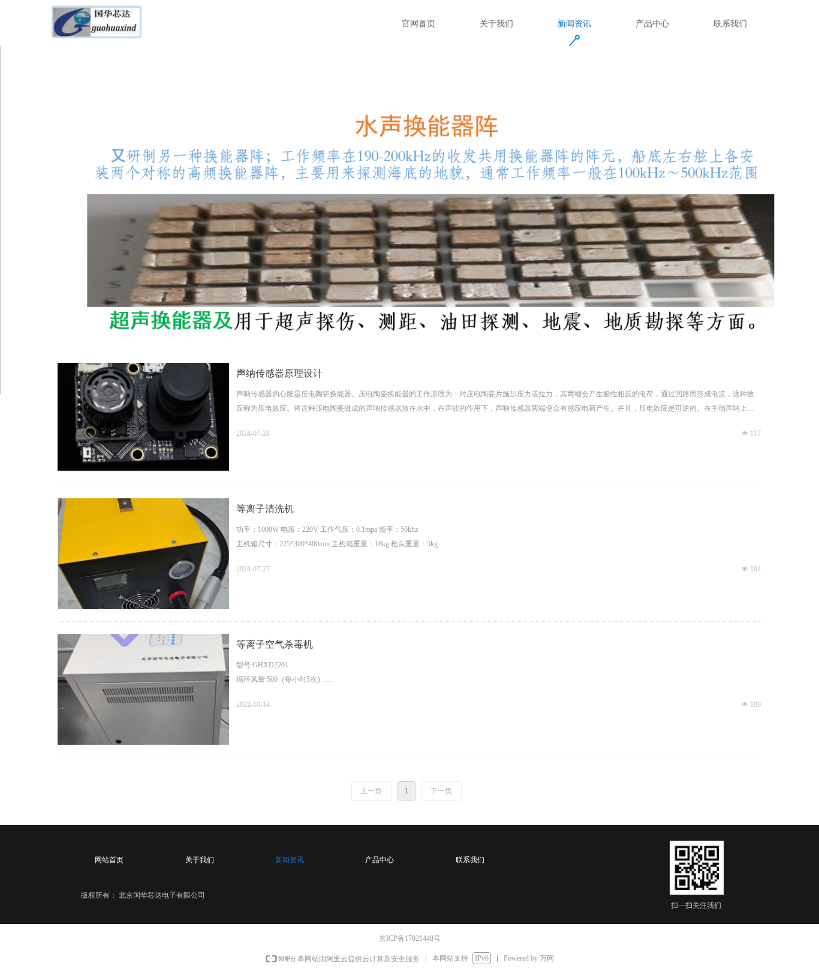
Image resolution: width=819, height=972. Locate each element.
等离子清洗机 (265, 509)
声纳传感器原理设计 (279, 373)
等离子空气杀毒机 (274, 644)
